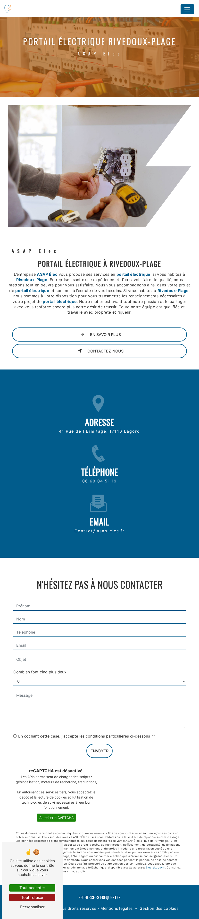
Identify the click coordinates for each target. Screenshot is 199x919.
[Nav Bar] (187, 9)
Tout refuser (32, 897)
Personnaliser (32, 906)
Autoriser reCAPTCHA (56, 818)
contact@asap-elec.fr (99, 530)
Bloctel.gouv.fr (155, 867)
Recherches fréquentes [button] (99, 897)
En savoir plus (105, 334)
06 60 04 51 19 (99, 481)
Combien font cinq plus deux (39, 672)
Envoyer (99, 750)
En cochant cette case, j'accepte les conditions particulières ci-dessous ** (86, 736)
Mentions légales (116, 908)
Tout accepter (32, 887)
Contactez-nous (105, 351)
